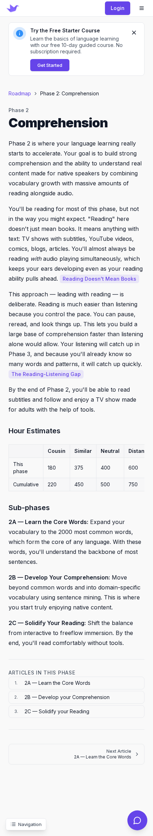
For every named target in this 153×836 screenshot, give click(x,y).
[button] (76, 49)
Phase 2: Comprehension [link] (69, 93)
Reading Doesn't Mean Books (99, 279)
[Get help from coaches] (137, 820)
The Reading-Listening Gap (46, 374)
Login (118, 8)
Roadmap (20, 93)
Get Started (49, 65)
